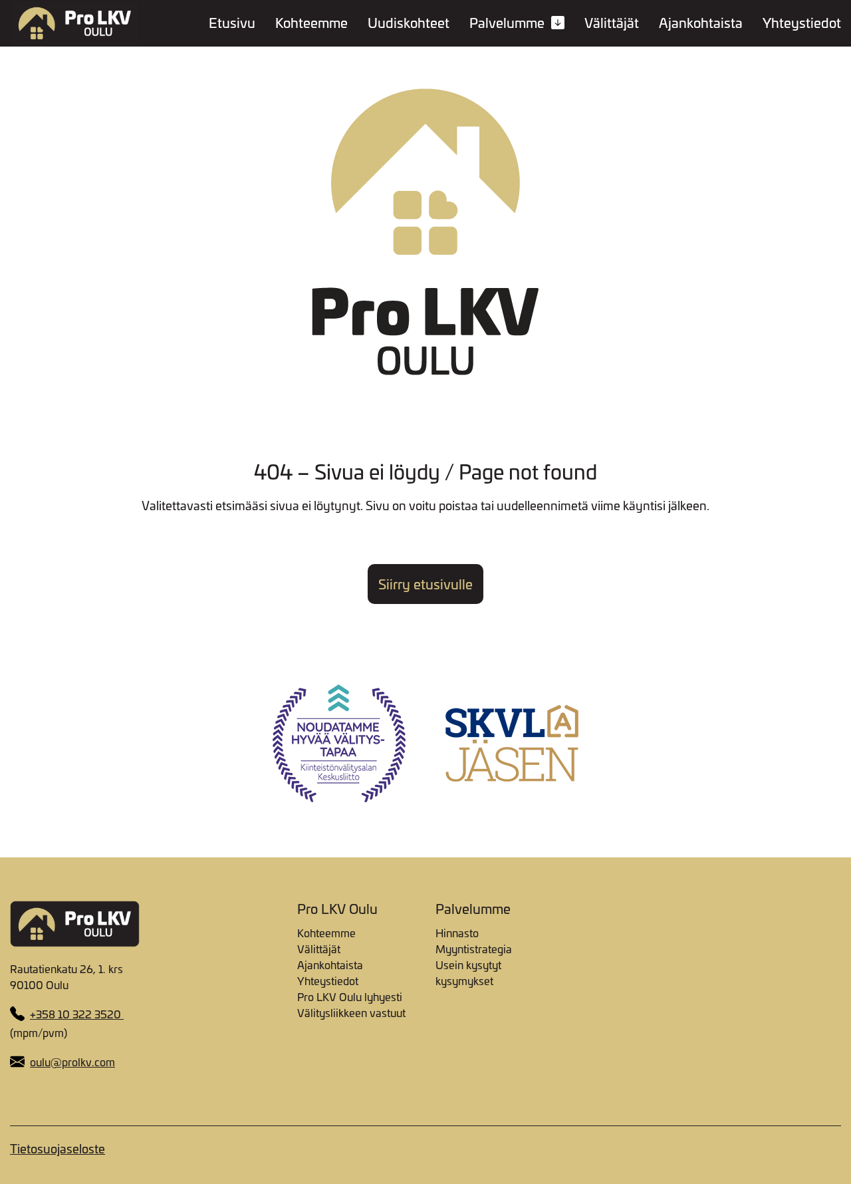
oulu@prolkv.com (72, 1061)
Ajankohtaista (701, 23)
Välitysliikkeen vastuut (351, 1012)
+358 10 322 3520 (77, 1013)
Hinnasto (457, 932)
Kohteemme (311, 23)
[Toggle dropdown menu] (557, 22)
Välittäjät (611, 23)
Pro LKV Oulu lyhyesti (349, 996)
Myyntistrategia (473, 948)
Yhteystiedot (802, 23)
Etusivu (232, 23)
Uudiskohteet (408, 23)
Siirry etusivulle (425, 584)
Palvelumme (507, 23)
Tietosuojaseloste (57, 1148)
